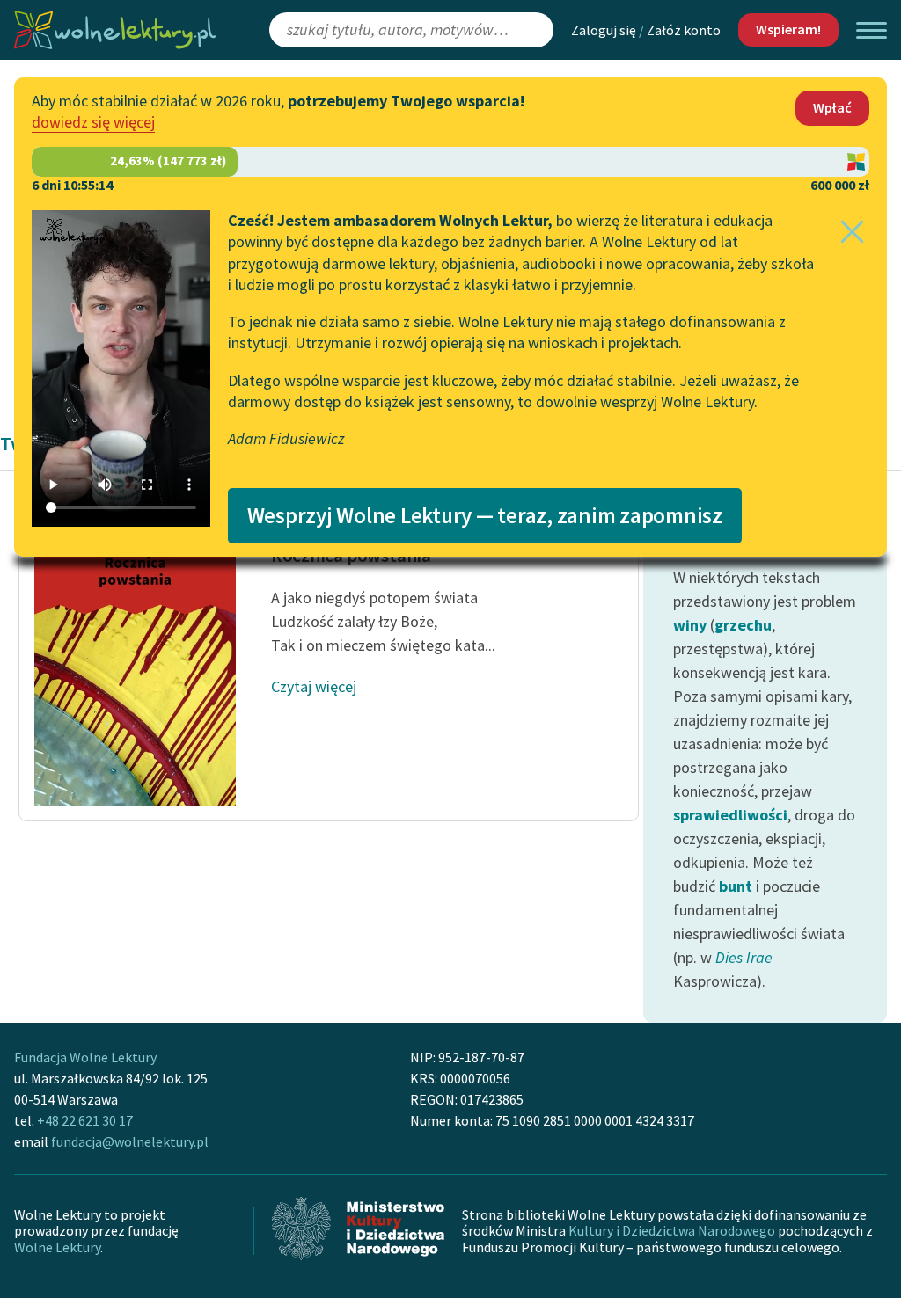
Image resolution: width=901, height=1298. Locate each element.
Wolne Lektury (57, 1247)
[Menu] (871, 30)
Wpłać (832, 107)
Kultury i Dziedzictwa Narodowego (671, 1230)
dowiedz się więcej (93, 122)
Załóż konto (684, 30)
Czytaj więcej (313, 686)
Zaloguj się (603, 30)
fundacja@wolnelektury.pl (130, 1141)
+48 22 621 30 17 (85, 1120)
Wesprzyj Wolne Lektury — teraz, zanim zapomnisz (484, 515)
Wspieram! (788, 29)
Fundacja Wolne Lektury (85, 1057)
